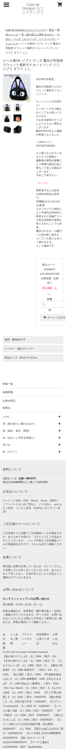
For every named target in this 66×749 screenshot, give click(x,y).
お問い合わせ (55, 639)
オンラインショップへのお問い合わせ (26, 598)
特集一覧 (8, 383)
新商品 (6, 407)
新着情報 (8, 392)
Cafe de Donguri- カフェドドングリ (33, 8)
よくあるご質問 (14, 639)
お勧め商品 (9, 400)
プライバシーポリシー (27, 639)
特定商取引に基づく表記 (42, 639)
